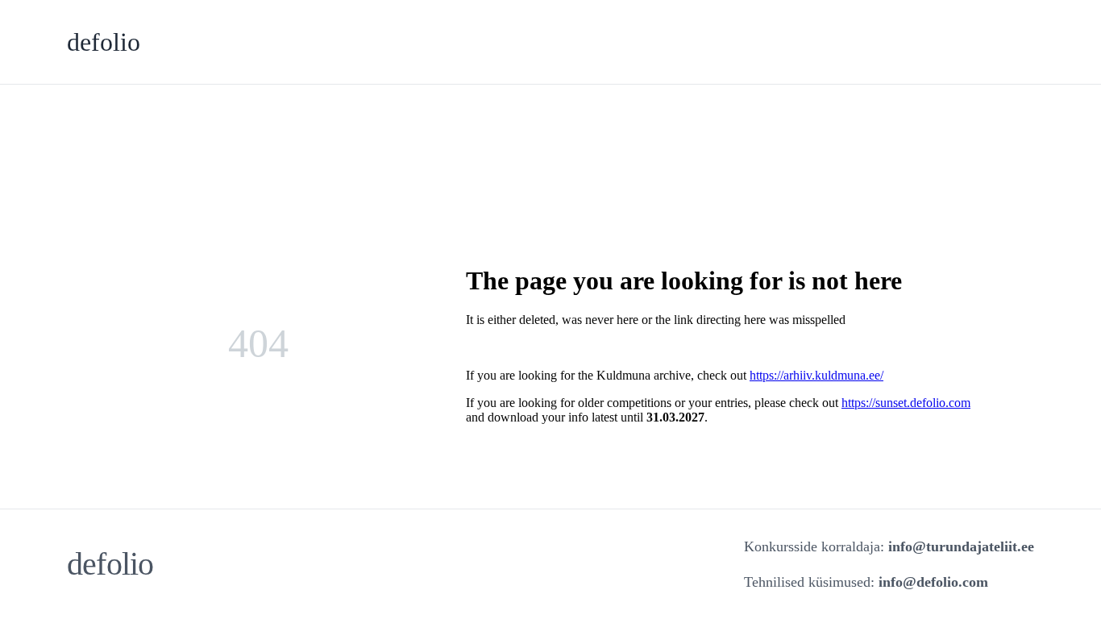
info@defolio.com (933, 582)
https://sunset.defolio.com (905, 402)
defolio (103, 41)
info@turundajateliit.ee (961, 546)
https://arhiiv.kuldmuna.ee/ (816, 375)
